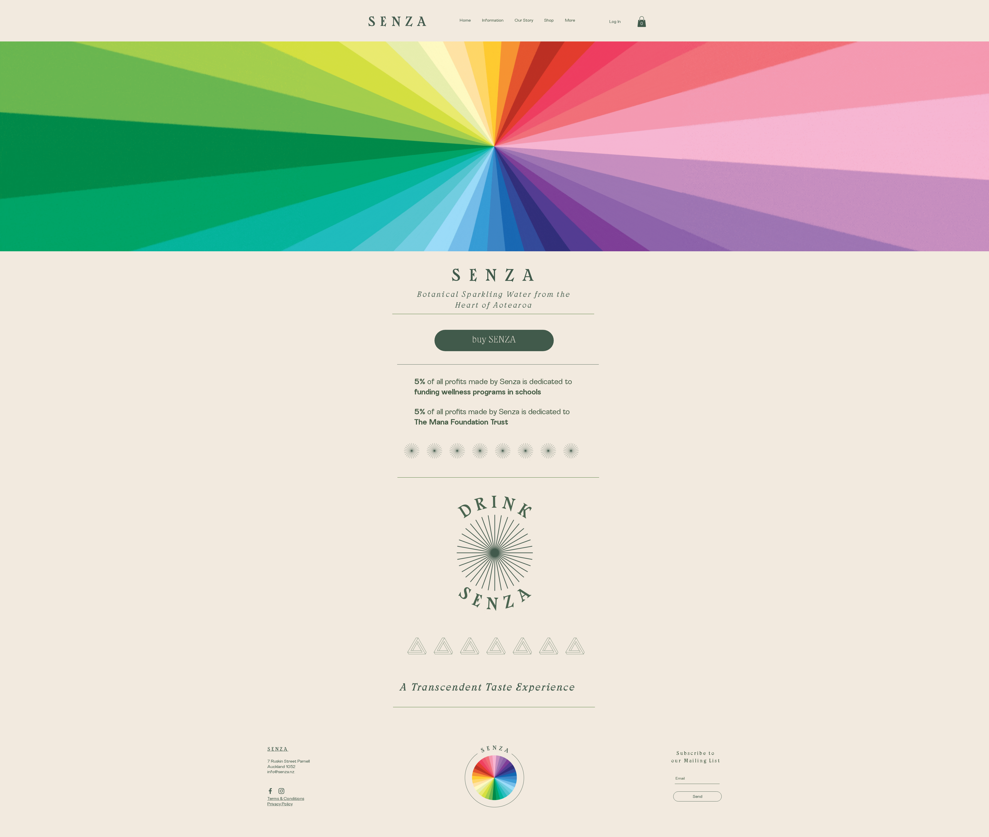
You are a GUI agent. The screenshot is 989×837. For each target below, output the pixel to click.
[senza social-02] (281, 791)
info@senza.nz (280, 772)
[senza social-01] (270, 791)
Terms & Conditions (285, 799)
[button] (641, 21)
